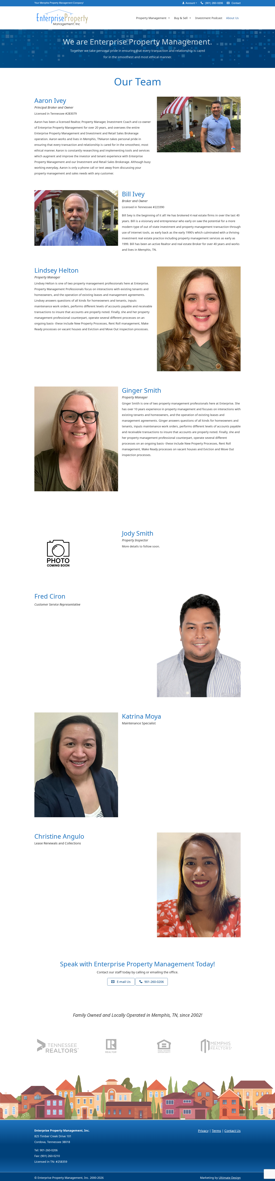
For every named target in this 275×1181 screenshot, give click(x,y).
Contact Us (232, 1131)
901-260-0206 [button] (154, 982)
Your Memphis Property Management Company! (59, 2)
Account (190, 3)
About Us (232, 18)
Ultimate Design (230, 1178)
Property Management (151, 18)
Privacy (203, 1131)
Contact (236, 3)
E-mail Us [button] (123, 982)
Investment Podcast (208, 18)
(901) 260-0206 (213, 3)
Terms (216, 1131)
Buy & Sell (181, 18)
